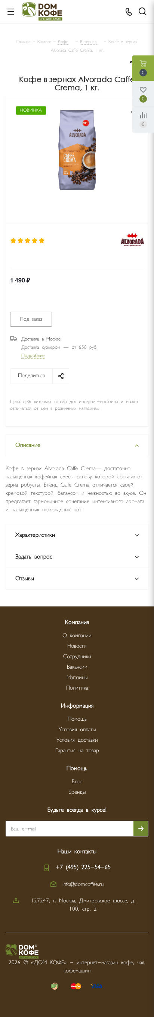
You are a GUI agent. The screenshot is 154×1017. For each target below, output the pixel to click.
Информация (77, 706)
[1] (13, 241)
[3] (27, 241)
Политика (77, 688)
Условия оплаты (77, 729)
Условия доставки (77, 740)
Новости (77, 646)
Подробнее (32, 355)
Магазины (77, 677)
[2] (20, 241)
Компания (77, 622)
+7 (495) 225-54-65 (83, 867)
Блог (77, 781)
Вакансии (77, 667)
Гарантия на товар (77, 750)
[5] (42, 241)
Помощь (77, 719)
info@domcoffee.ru (83, 884)
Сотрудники (77, 656)
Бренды (77, 792)
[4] (34, 241)
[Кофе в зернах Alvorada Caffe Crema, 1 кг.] (77, 151)
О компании (77, 635)
